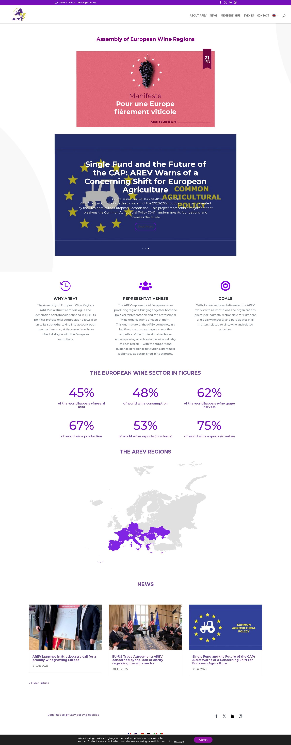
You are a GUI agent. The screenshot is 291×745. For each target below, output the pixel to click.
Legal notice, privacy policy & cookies (73, 714)
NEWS (213, 15)
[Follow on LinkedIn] (232, 716)
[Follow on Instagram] (240, 716)
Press (160, 199)
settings (179, 741)
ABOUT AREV (198, 15)
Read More (145, 226)
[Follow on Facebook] (216, 716)
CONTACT (263, 15)
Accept (203, 739)
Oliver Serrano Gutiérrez (128, 199)
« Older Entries (39, 683)
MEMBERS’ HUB (230, 15)
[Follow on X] (224, 716)
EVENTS (249, 15)
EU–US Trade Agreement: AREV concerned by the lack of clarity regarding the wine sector (137, 660)
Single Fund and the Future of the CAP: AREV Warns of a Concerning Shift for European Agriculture (145, 177)
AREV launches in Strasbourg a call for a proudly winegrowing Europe (64, 658)
